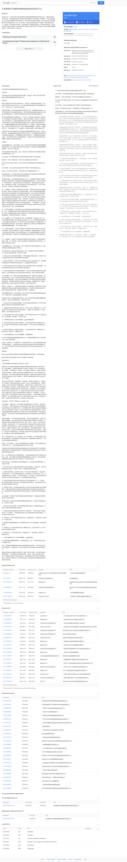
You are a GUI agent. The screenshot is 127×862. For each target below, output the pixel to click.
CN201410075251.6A (8, 805)
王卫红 (83, 29)
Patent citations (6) (72, 75)
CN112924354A (7, 663)
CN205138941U (7, 759)
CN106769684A (7, 634)
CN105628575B (7, 777)
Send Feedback (51, 859)
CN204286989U (7, 711)
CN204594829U (7, 770)
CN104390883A (7, 744)
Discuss (88, 80)
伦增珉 (75, 29)
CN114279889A (7, 666)
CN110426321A (7, 645)
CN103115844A (7, 596)
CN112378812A (7, 659)
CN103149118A (7, 737)
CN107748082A (7, 788)
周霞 (67, 31)
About (42, 859)
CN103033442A (7, 592)
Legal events (88, 75)
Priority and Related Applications (79, 77)
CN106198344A (7, 630)
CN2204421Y (6, 573)
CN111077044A (7, 652)
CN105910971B (7, 704)
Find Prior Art (81, 22)
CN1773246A (6, 578)
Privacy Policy (77, 859)
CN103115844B (7, 715)
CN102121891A (7, 582)
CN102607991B (7, 733)
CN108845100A (7, 637)
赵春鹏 (71, 29)
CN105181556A (7, 615)
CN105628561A (7, 623)
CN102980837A (7, 587)
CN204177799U (7, 726)
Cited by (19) (80, 75)
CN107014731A (7, 762)
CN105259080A (7, 619)
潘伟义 (87, 29)
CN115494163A (7, 677)
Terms (70, 859)
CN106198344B (7, 766)
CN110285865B (7, 773)
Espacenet (74, 80)
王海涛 (92, 29)
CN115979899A (7, 681)
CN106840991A (7, 748)
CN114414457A (7, 674)
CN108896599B (7, 708)
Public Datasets (62, 859)
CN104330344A (7, 751)
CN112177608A (7, 656)
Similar (91, 22)
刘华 (95, 29)
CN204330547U (7, 784)
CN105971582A (7, 626)
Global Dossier (82, 80)
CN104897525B (7, 701)
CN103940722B (7, 719)
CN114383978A (7, 670)
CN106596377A (7, 730)
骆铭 (70, 31)
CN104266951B (7, 722)
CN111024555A (7, 648)
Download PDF (70, 22)
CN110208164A (7, 641)
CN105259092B (7, 781)
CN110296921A (7, 741)
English (75, 26)
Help (85, 859)
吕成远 (79, 29)
